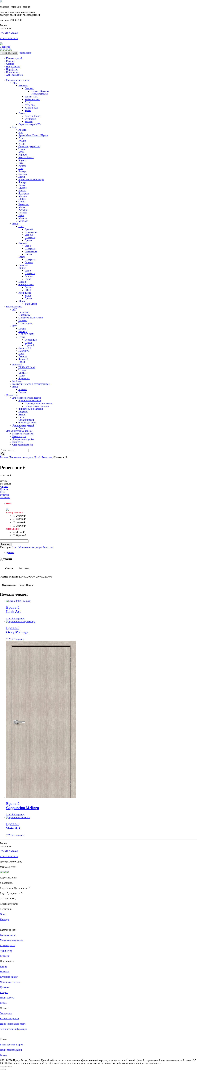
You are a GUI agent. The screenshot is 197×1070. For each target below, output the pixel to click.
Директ (28, 287)
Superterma (24, 378)
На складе (23, 312)
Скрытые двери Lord (29, 146)
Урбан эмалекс (32, 99)
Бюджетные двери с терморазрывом (31, 384)
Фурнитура (12, 395)
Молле (21, 207)
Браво (28, 245)
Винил (22, 268)
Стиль (21, 201)
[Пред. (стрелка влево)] (1, 1069)
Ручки (21, 428)
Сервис (10, 63)
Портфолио (12, 69)
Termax (22, 370)
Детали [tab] (10, 552)
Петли (21, 417)
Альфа (21, 143)
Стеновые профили (22, 444)
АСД (14, 309)
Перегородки (19, 436)
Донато (4, 489)
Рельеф (22, 165)
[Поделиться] (7, 1066)
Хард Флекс (24, 292)
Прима (22, 199)
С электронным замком (30, 317)
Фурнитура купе (27, 422)
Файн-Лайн (31, 303)
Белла (21, 152)
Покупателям (13, 66)
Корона (22, 160)
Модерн (22, 196)
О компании (12, 72)
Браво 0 (29, 229)
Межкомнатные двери (17, 80)
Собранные (31, 339)
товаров (5, 46)
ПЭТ (21, 226)
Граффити (30, 237)
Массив (22, 281)
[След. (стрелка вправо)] (4, 1069)
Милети (22, 218)
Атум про (30, 105)
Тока (20, 168)
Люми (21, 176)
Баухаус (22, 171)
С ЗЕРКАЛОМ (26, 334)
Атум (27, 102)
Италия (22, 141)
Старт (28, 279)
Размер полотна (14, 512)
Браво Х (29, 234)
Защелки (23, 411)
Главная (10, 61)
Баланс (22, 328)
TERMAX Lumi (26, 367)
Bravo (15, 223)
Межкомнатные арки (23, 433)
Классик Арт (31, 107)
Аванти (22, 129)
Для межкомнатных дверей (26, 397)
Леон (2, 492)
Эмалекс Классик (40, 91)
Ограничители (26, 420)
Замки (21, 414)
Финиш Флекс (26, 284)
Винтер (28, 121)
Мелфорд (23, 221)
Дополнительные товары (19, 431)
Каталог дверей (14, 58)
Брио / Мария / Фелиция (31, 179)
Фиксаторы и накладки (30, 408)
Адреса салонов (14, 75)
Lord (14, 127)
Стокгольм (30, 118)
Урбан (28, 110)
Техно (21, 149)
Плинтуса (17, 442)
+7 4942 (9, 33)
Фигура (22, 182)
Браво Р (22, 389)
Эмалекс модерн (39, 94)
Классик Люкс (32, 116)
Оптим (22, 392)
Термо (21, 337)
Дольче (22, 185)
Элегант (22, 174)
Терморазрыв (25, 323)
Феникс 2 (23, 359)
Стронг (28, 342)
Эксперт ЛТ (24, 348)
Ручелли (4, 494)
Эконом (22, 356)
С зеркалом (24, 315)
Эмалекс (29, 88)
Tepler (21, 375)
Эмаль (21, 113)
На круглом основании (37, 406)
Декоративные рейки (23, 439)
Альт (21, 138)
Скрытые (23, 265)
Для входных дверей (23, 425)
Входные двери (14, 306)
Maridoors (17, 381)
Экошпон (23, 85)
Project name (25, 52)
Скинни (29, 262)
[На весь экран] (4, 1066)
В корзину (5, 544)
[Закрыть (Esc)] (10, 1066)
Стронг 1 (29, 345)
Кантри (22, 190)
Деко (21, 163)
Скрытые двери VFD (29, 124)
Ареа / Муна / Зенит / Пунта (33, 135)
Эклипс (22, 187)
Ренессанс (23, 204)
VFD (14, 82)
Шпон (21, 301)
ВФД (15, 326)
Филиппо (5, 497)
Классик (22, 212)
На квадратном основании (38, 403)
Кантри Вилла (26, 157)
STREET (23, 373)
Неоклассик (31, 232)
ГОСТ (28, 290)
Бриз (20, 132)
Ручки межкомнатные (29, 400)
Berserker (17, 364)
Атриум (22, 154)
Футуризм (23, 193)
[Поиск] (2, 454)
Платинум (23, 350)
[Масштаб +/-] (1, 1066)
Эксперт (22, 331)
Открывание (12, 528)
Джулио (4, 486)
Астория (22, 210)
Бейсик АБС (31, 96)
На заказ (22, 320)
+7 (9, 38)
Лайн (21, 215)
